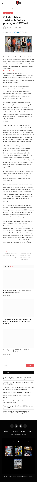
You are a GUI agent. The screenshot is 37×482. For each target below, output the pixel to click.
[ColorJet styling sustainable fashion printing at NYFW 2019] (18, 52)
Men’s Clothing (7, 71)
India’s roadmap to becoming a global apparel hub (17, 392)
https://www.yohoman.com (20, 71)
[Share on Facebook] (10, 32)
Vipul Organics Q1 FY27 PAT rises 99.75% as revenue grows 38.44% (17, 351)
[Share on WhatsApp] (21, 32)
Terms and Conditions (18, 434)
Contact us (16, 431)
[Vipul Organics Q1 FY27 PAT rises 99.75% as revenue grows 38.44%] (18, 338)
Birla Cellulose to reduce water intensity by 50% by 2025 (10, 256)
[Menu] (3, 3)
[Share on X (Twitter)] (14, 32)
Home (3, 8)
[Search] (34, 3)
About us (7, 431)
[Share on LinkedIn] (18, 32)
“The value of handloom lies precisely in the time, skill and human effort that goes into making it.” (17, 321)
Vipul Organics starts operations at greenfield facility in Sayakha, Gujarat (17, 292)
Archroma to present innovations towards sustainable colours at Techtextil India (25, 257)
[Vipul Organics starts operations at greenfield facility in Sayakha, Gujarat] (18, 279)
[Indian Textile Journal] (18, 3)
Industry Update (8, 13)
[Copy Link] (25, 32)
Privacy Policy (26, 431)
